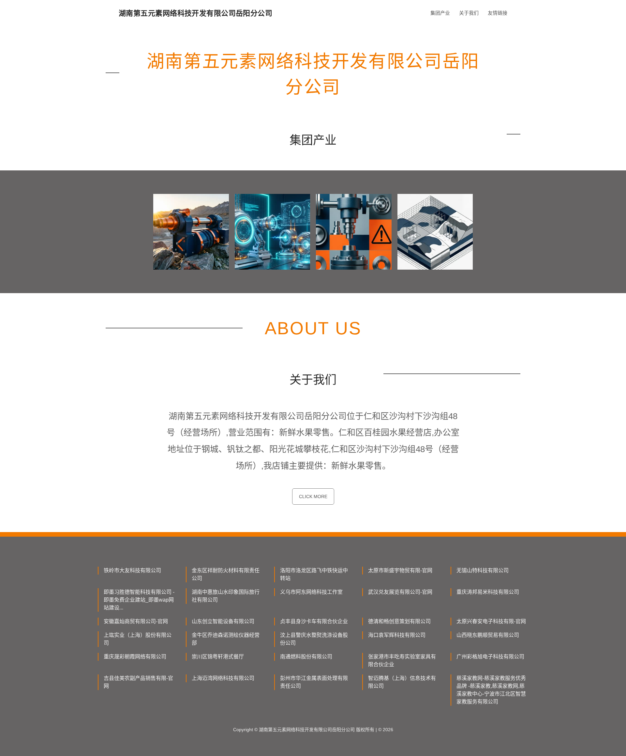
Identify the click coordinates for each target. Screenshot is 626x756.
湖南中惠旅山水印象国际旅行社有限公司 (226, 596)
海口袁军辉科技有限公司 (396, 635)
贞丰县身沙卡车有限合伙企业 (314, 621)
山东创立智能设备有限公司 (223, 621)
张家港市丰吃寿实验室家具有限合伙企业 (402, 660)
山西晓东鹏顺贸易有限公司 (487, 635)
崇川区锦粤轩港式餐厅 (218, 656)
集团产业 (440, 13)
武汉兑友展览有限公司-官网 (400, 592)
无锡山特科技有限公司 (482, 570)
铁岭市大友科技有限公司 (132, 570)
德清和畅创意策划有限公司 (399, 621)
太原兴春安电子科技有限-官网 (491, 621)
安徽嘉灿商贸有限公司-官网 (136, 621)
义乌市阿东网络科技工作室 (311, 592)
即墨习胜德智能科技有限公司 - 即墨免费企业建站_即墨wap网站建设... (139, 599)
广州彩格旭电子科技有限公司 (490, 656)
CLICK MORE (313, 496)
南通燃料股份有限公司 (306, 656)
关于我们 (469, 13)
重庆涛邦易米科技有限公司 (487, 592)
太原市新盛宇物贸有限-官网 (400, 570)
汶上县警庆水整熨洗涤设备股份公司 (314, 639)
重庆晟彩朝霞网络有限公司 (135, 656)
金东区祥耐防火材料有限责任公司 (226, 574)
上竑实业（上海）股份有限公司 (137, 639)
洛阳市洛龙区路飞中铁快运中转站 (314, 574)
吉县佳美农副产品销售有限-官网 (138, 682)
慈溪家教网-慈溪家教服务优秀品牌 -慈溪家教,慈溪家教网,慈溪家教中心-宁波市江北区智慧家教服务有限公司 (491, 689)
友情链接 (497, 13)
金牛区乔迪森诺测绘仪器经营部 (226, 639)
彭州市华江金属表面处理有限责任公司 (314, 682)
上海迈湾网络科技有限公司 (223, 678)
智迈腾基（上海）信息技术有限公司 (402, 682)
